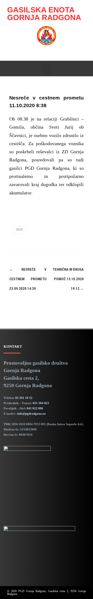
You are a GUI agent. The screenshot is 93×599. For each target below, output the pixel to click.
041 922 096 (35, 408)
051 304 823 (41, 403)
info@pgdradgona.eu (31, 413)
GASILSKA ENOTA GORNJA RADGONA (44, 13)
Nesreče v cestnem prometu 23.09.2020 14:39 (27, 279)
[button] (46, 68)
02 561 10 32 (23, 398)
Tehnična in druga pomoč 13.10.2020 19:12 (68, 279)
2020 (19, 229)
